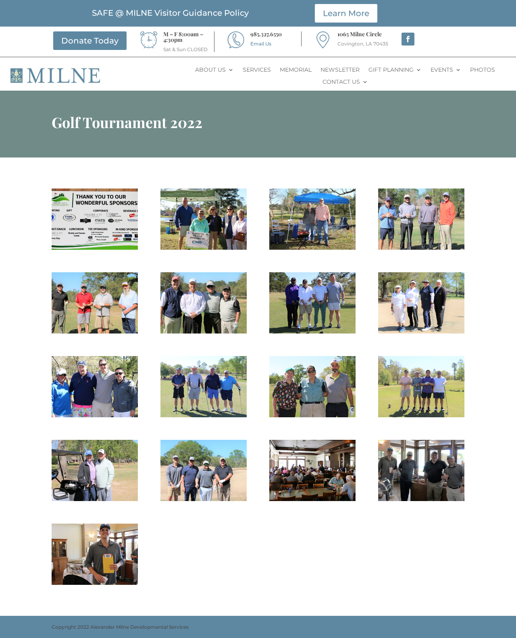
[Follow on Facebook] (408, 39)
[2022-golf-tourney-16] (421, 501)
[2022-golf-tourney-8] (421, 333)
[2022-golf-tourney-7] (312, 333)
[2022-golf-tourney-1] (95, 249)
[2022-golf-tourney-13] (95, 501)
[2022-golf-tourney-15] (312, 501)
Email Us (260, 44)
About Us (210, 70)
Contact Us (341, 82)
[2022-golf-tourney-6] (203, 333)
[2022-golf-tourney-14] (203, 501)
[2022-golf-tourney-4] (421, 249)
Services (257, 70)
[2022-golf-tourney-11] (312, 417)
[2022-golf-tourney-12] (421, 417)
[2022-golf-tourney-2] (203, 249)
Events (442, 70)
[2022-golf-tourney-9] (95, 417)
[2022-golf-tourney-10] (203, 417)
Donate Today (90, 41)
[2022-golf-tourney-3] (312, 249)
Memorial (296, 70)
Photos (482, 70)
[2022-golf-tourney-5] (95, 333)
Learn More (346, 13)
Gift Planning (391, 70)
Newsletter (340, 70)
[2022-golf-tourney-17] (95, 584)
